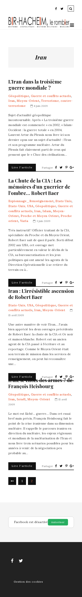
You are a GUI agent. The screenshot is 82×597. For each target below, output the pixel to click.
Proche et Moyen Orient (40, 216)
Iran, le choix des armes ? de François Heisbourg (40, 383)
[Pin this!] (66, 167)
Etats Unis (63, 201)
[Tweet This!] (61, 167)
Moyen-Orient (28, 101)
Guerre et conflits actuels (51, 96)
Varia (24, 221)
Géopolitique (18, 96)
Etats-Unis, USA (20, 206)
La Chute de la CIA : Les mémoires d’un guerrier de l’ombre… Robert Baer (39, 186)
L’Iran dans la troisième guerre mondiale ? (35, 84)
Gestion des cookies (28, 581)
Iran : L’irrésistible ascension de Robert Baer (41, 294)
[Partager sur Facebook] (56, 167)
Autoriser (58, 522)
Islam (46, 211)
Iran (11, 101)
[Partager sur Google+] (72, 167)
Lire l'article (22, 167)
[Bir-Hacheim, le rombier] (39, 27)
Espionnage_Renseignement (31, 201)
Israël (21, 399)
